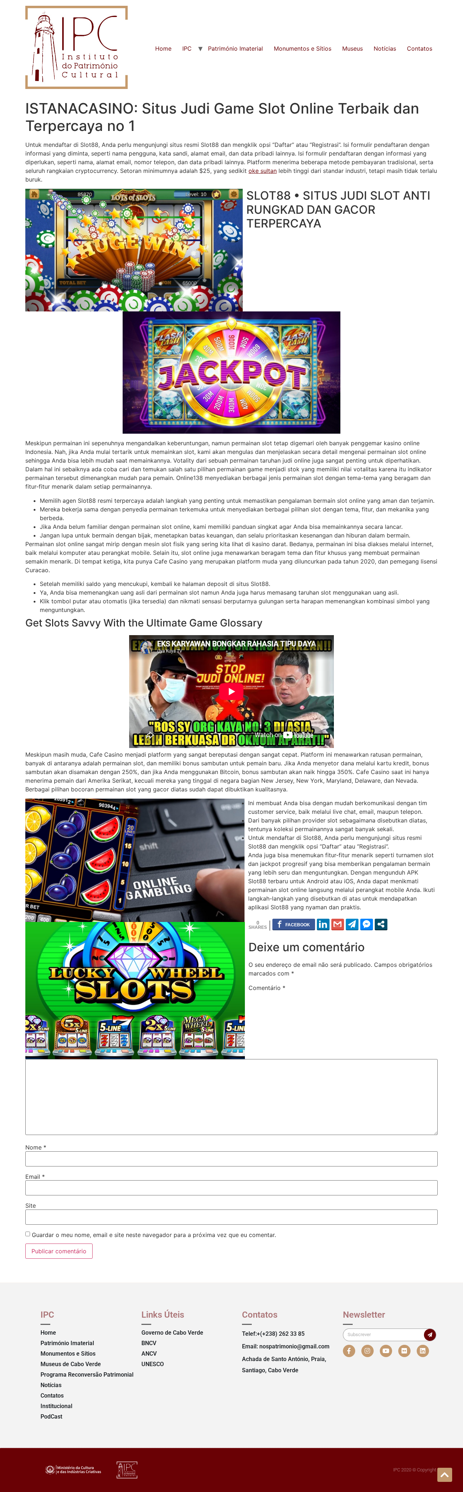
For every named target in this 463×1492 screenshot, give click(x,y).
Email (35, 1176)
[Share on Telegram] (352, 924)
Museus (352, 48)
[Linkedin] (423, 1351)
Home (163, 48)
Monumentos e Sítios (302, 48)
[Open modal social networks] (381, 924)
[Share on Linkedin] (323, 924)
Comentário (267, 988)
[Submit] (430, 1335)
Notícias (385, 48)
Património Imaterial (235, 48)
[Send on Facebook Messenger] (366, 924)
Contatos (419, 48)
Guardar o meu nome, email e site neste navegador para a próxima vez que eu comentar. (154, 1235)
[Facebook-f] (349, 1351)
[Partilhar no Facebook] (293, 924)
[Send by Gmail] (337, 924)
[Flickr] (404, 1351)
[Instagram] (367, 1351)
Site (30, 1205)
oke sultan (263, 170)
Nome (35, 1147)
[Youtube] (386, 1351)
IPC (187, 48)
